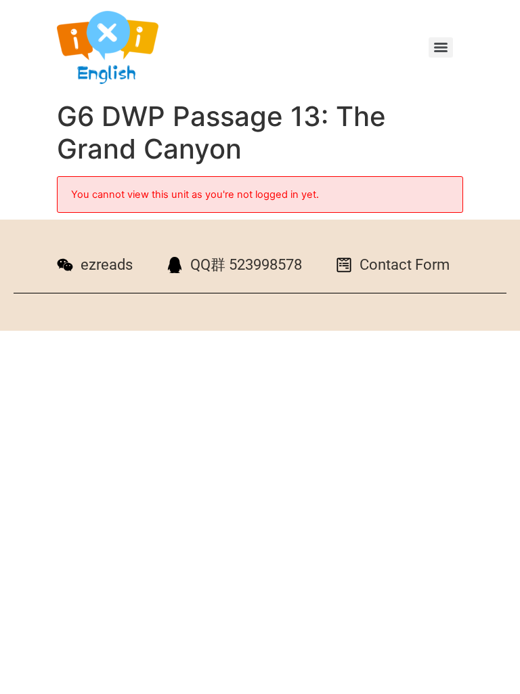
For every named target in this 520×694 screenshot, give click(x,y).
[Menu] (441, 47)
